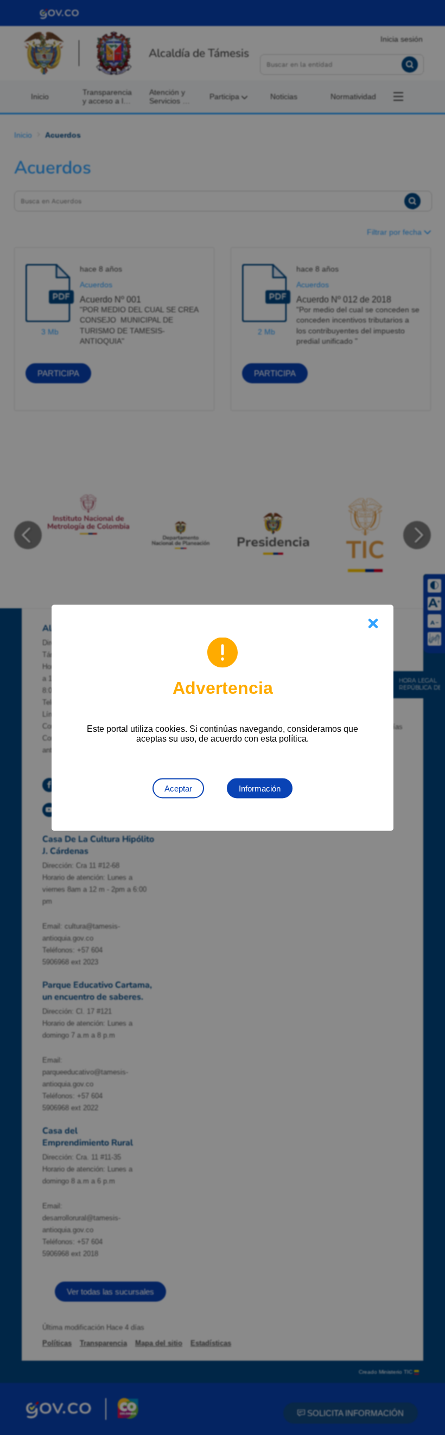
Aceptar (178, 788)
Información (260, 788)
